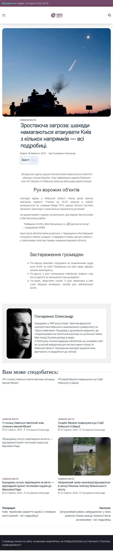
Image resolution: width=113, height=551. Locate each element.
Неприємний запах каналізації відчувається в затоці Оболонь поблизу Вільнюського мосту (84, 486)
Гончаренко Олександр (63, 153)
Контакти (93, 541)
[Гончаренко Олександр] (19, 333)
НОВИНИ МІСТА (28, 120)
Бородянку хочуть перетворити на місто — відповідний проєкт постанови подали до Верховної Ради (28, 486)
